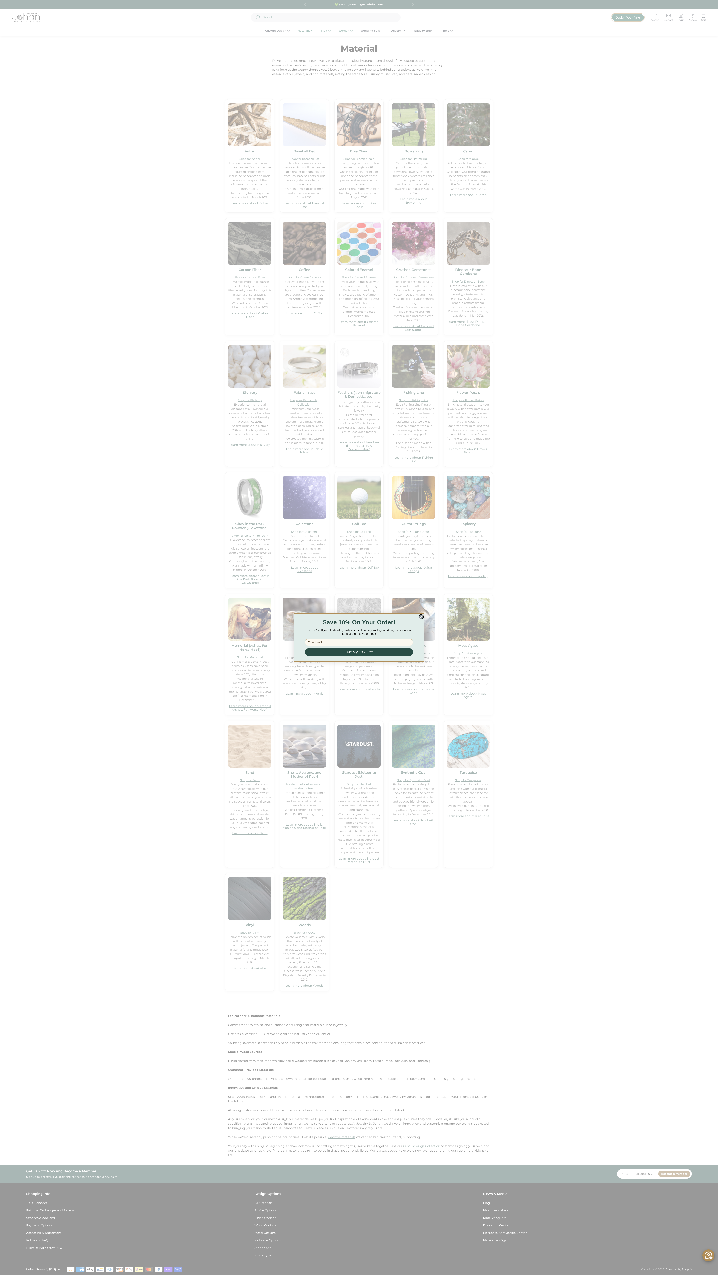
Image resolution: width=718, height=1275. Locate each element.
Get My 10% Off (359, 652)
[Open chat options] (708, 1255)
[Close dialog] (421, 616)
